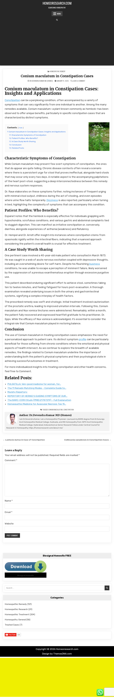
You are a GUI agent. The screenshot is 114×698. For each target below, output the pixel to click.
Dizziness (52, 200)
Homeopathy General (15, 619)
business (94, 263)
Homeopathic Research (16, 609)
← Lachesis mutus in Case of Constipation (24, 440)
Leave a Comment (79, 81)
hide (20, 128)
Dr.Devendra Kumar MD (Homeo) (41, 81)
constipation (68, 409)
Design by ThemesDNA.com (57, 653)
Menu (59, 13)
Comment (11, 460)
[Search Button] (57, 20)
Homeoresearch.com (57, 3)
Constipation (12, 100)
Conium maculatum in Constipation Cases (57, 76)
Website (9, 523)
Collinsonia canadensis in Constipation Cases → (87, 440)
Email (8, 512)
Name (9, 500)
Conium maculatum (55, 409)
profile (82, 339)
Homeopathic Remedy (57, 71)
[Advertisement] (57, 43)
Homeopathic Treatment (17, 614)
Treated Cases (12, 624)
